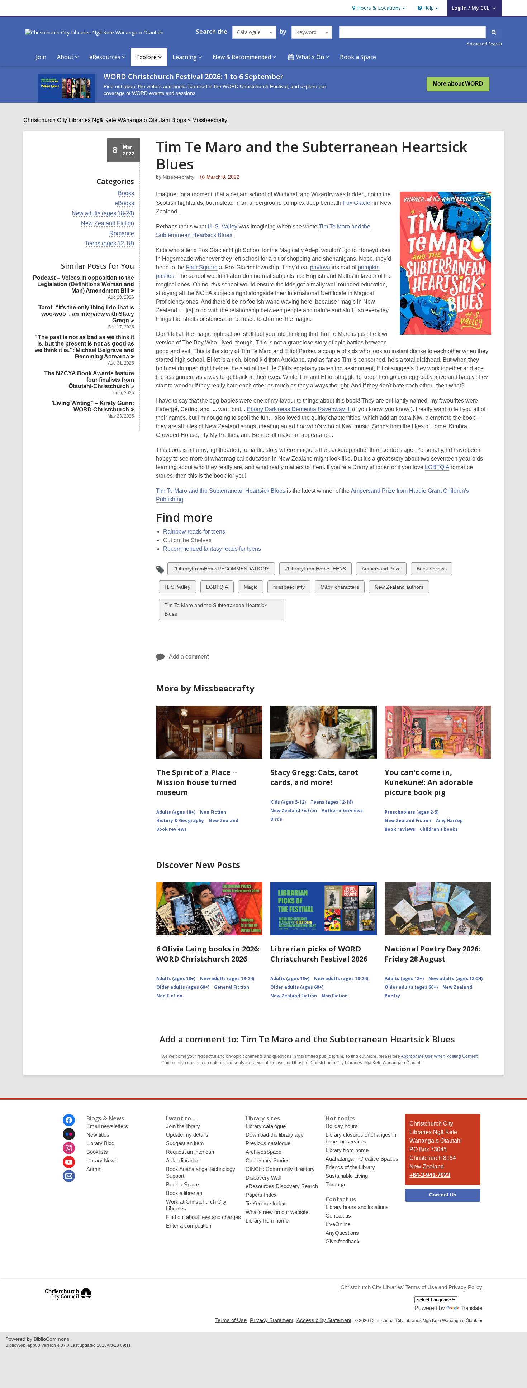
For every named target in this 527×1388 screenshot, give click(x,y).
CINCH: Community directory (280, 1169)
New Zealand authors (398, 588)
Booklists (97, 1152)
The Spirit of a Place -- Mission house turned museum (196, 782)
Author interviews (342, 811)
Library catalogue (266, 1126)
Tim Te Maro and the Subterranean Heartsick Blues (220, 491)
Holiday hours (342, 1126)
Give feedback (343, 1241)
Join (41, 57)
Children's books (439, 829)
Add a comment (189, 657)
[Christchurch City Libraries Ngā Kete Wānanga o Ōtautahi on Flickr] (69, 1134)
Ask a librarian (182, 1160)
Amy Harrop (449, 821)
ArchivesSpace (263, 1152)
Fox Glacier (357, 203)
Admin (93, 1169)
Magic (250, 588)
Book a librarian (184, 1193)
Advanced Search (484, 44)
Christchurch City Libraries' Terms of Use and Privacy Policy (411, 1287)
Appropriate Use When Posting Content (439, 1056)
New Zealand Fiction (107, 223)
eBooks (124, 203)
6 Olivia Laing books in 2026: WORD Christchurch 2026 (208, 954)
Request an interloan (190, 1152)
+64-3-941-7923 (429, 1175)
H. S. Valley (222, 226)
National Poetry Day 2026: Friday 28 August (432, 954)
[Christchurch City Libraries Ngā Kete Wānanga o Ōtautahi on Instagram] (69, 1148)
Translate (471, 1308)
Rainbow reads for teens (194, 532)
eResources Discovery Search (282, 1186)
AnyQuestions (342, 1233)
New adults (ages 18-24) (103, 213)
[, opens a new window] (68, 1303)
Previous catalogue (268, 1143)
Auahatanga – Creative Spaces (362, 1159)
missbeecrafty (289, 588)
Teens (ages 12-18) (109, 243)
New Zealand (223, 821)
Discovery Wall (263, 1178)
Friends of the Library (350, 1167)
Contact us (338, 1216)
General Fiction (231, 987)
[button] (378, 8)
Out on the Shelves (187, 540)
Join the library (183, 1126)
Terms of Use (231, 1320)
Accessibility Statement (323, 1320)
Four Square (202, 267)
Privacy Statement (271, 1320)
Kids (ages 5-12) (288, 802)
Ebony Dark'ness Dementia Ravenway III (299, 409)
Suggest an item (185, 1143)
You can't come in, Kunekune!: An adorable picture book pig (429, 782)
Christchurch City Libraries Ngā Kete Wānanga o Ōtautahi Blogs (104, 120)
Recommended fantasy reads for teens (212, 549)
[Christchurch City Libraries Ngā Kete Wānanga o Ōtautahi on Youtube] (69, 1162)
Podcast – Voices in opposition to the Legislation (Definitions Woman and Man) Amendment (83, 284)
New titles (97, 1135)
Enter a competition (188, 1226)
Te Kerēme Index (265, 1203)
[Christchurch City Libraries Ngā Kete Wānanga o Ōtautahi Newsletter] (69, 1176)
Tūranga (335, 1184)
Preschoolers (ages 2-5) (411, 812)
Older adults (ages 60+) (182, 987)
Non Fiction (213, 812)
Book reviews (431, 570)
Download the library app (274, 1135)
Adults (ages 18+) (175, 812)
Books (126, 193)
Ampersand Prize (381, 570)
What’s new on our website (277, 1212)
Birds (276, 819)
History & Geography (180, 821)
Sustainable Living (347, 1176)
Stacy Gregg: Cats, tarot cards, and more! (314, 777)
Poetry (392, 996)
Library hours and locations (357, 1207)
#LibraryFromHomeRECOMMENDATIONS (221, 570)
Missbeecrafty (209, 120)
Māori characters (339, 588)
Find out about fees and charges (203, 1217)
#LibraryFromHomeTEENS (315, 570)
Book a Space (358, 57)
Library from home (267, 1221)
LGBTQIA (437, 467)
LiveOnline (338, 1224)
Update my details (187, 1135)
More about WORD (458, 84)
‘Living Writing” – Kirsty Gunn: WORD (93, 406)
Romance (121, 233)
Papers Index (261, 1195)
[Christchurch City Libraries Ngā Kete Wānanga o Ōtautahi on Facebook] (69, 1120)
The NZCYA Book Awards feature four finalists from (89, 379)
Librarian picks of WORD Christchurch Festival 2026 (318, 954)
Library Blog (100, 1143)
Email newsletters (107, 1126)
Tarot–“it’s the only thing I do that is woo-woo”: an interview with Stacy (86, 313)
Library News (102, 1160)
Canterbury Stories (268, 1160)
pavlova (320, 267)
